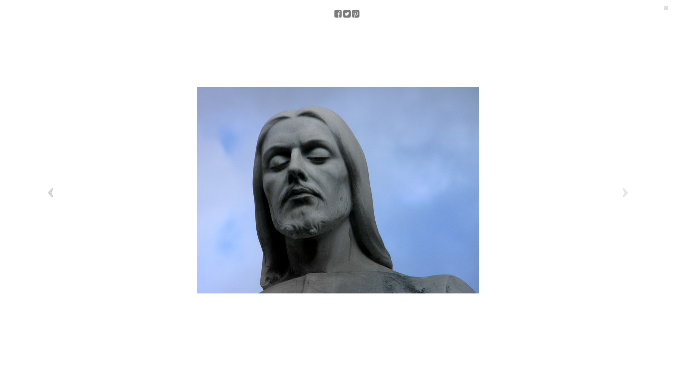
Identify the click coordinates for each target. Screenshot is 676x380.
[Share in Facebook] (337, 10)
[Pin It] (355, 10)
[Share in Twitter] (346, 10)
